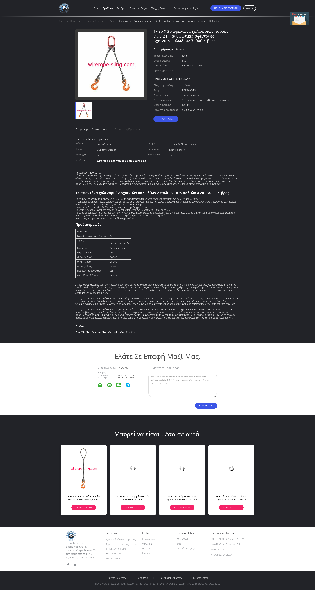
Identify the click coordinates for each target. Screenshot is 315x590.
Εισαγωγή (147, 553)
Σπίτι (96, 8)
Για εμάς (121, 8)
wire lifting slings (128, 332)
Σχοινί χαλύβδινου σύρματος (121, 539)
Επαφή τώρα (166, 118)
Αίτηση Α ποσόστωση (226, 8)
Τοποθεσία (142, 578)
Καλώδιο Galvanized (116, 553)
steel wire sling (83, 332)
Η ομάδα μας (149, 548)
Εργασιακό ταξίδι (138, 8)
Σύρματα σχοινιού (115, 558)
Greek (249, 8)
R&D (178, 543)
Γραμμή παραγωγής (186, 548)
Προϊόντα (108, 8)
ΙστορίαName (149, 539)
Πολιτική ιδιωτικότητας (170, 578)
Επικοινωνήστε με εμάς (186, 8)
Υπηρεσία (147, 543)
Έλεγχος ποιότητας (160, 8)
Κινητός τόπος (200, 578)
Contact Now (84, 507)
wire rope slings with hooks (105, 332)
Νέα (204, 8)
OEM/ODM (182, 539)
